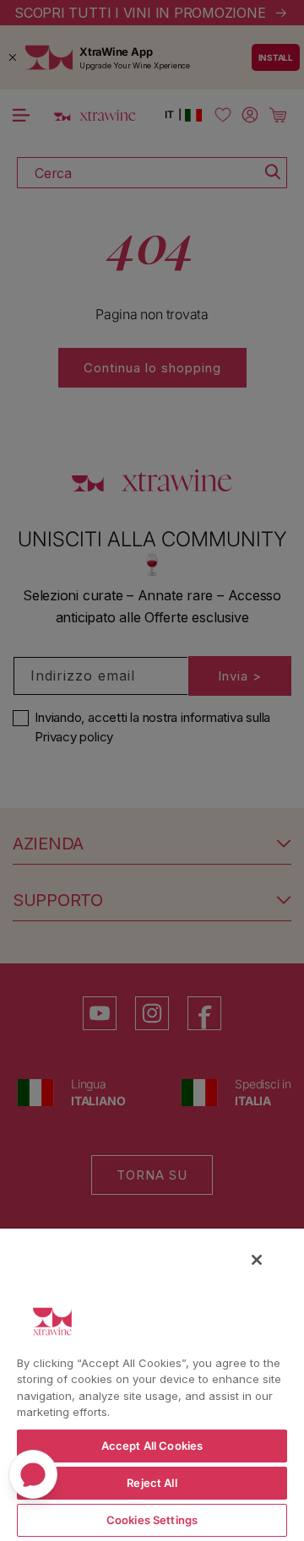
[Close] (256, 1259)
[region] (152, 1384)
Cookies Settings (152, 1520)
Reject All (151, 1482)
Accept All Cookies (152, 1445)
